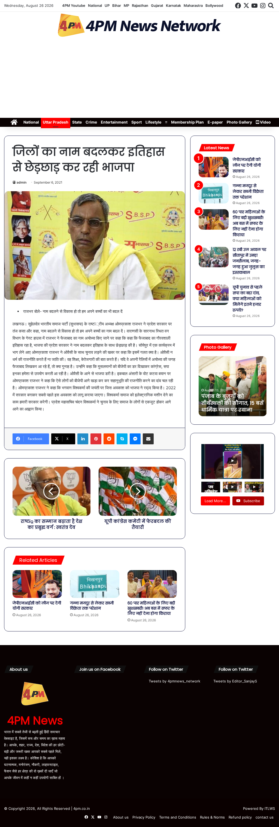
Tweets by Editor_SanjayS (235, 681)
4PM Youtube (73, 5)
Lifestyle (153, 122)
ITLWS (270, 808)
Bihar (116, 5)
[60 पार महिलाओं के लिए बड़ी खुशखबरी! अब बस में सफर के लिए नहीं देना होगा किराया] (152, 584)
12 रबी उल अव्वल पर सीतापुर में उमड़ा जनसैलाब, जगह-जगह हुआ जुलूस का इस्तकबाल (249, 261)
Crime (91, 122)
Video (265, 122)
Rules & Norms (212, 817)
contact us (265, 817)
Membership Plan (187, 122)
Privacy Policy (143, 817)
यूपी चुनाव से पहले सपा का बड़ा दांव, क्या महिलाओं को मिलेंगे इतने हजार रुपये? (247, 298)
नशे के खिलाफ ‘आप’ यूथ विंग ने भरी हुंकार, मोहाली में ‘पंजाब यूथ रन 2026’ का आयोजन (231, 399)
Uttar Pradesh (55, 122)
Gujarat (157, 5)
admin (21, 182)
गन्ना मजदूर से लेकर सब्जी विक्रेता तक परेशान (92, 605)
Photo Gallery (239, 122)
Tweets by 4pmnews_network (174, 681)
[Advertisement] (139, 79)
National (95, 5)
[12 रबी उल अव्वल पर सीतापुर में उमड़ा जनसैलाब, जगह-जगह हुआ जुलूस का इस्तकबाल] (214, 257)
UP (107, 5)
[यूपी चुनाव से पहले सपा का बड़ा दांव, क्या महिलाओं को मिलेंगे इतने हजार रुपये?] (214, 294)
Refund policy (240, 817)
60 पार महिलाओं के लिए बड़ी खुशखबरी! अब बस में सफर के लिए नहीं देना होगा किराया (151, 608)
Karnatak (173, 5)
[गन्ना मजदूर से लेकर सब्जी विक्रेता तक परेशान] (94, 584)
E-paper (215, 122)
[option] (233, 386)
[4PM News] (139, 25)
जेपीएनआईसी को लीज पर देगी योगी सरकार (37, 605)
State (77, 122)
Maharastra (193, 5)
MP (126, 5)
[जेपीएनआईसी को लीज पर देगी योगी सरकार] (37, 584)
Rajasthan (140, 5)
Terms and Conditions (177, 817)
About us (121, 817)
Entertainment (114, 122)
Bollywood (214, 5)
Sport (136, 122)
